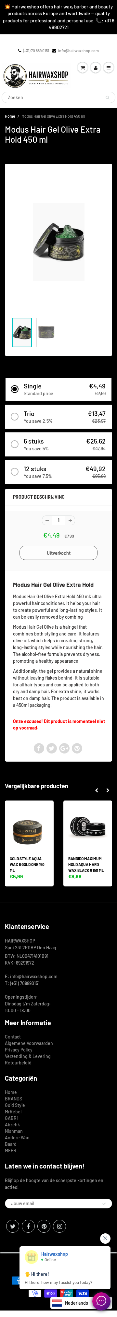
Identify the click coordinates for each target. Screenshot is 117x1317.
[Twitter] (12, 1226)
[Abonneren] (104, 1204)
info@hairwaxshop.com (78, 50)
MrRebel (13, 1111)
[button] (58, 389)
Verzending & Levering (28, 1056)
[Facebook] (28, 1226)
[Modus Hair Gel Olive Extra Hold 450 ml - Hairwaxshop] (58, 242)
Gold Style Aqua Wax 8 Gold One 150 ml (27, 864)
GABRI (11, 1118)
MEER (10, 1150)
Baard (11, 1144)
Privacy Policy (18, 1049)
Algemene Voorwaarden (29, 1043)
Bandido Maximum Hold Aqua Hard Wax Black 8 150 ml (86, 864)
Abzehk (12, 1124)
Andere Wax (17, 1137)
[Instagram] (59, 1226)
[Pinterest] (43, 1226)
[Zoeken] (107, 97)
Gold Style (15, 1105)
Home (10, 116)
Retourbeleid (18, 1062)
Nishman (14, 1131)
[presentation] (96, 790)
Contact (13, 1036)
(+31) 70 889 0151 (36, 50)
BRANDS (13, 1098)
